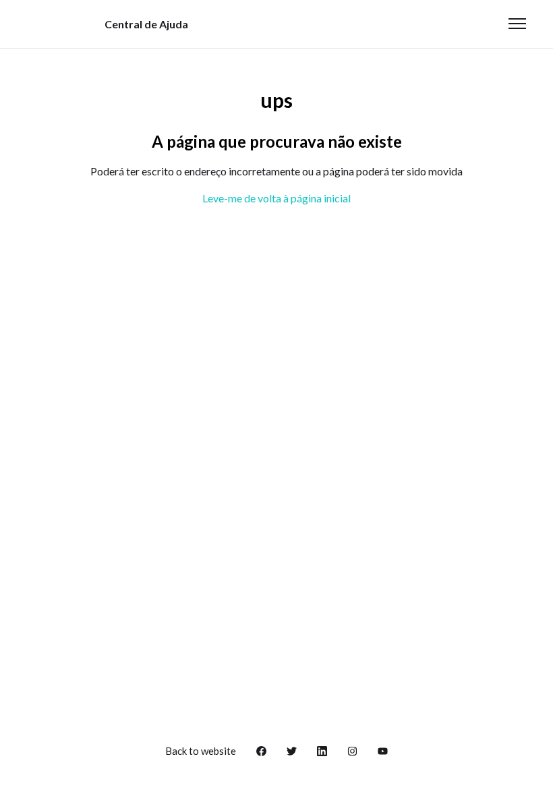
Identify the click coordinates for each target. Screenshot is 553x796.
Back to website (200, 751)
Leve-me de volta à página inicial (276, 198)
